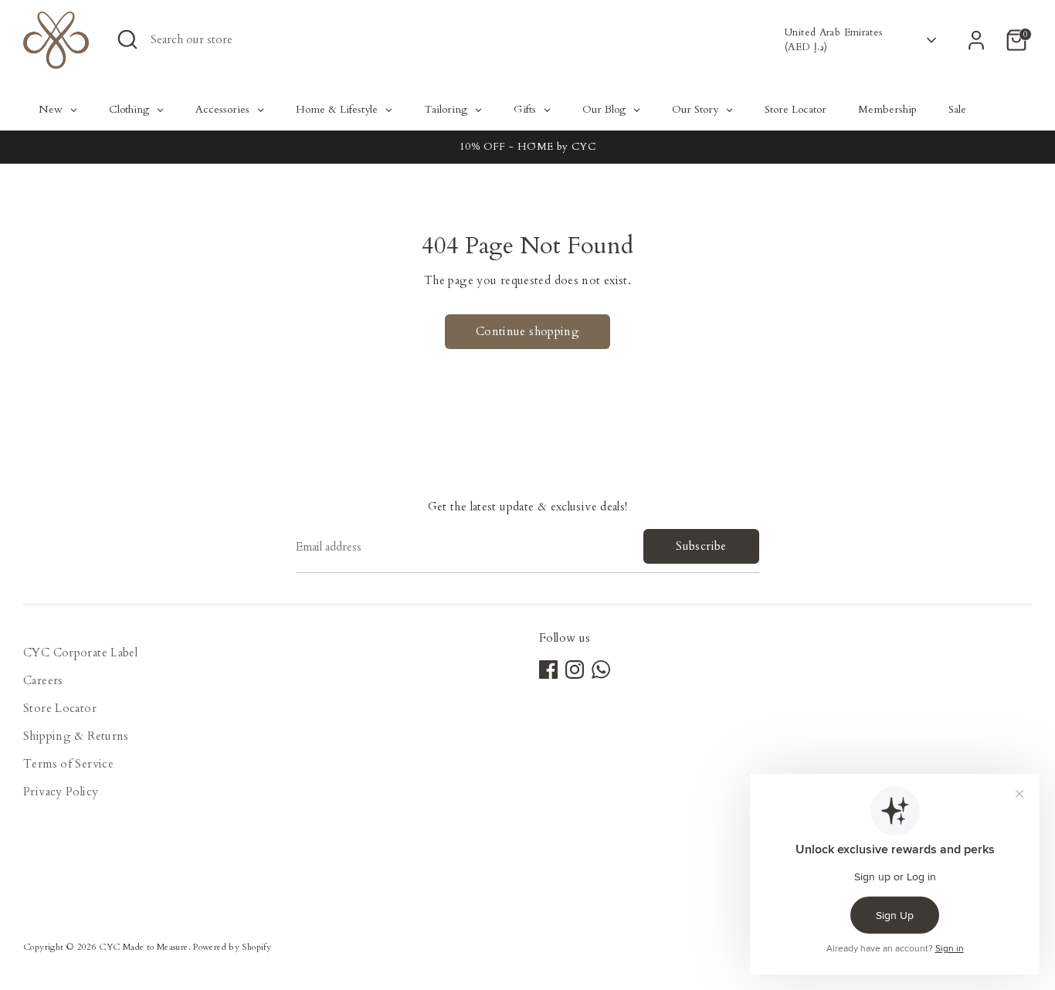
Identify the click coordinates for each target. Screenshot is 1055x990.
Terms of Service (68, 763)
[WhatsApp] (601, 669)
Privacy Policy (60, 791)
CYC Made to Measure (143, 947)
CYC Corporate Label (80, 652)
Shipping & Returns (76, 736)
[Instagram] (574, 669)
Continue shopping (527, 331)
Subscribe (701, 546)
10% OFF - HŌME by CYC (527, 147)
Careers (43, 680)
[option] (527, 147)
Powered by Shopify (232, 947)
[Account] (976, 40)
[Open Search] (127, 39)
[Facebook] (548, 669)
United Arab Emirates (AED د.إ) (834, 39)
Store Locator (60, 708)
